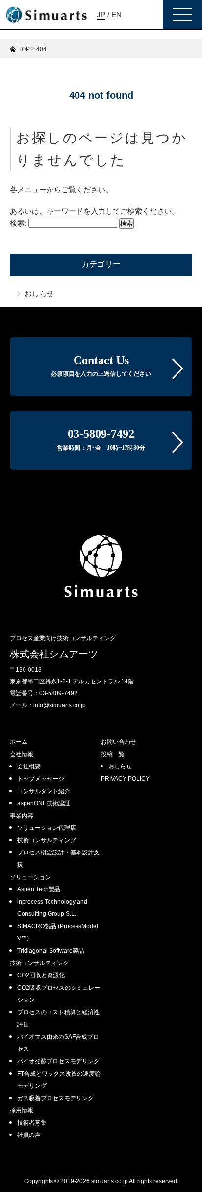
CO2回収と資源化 (41, 975)
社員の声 (29, 1135)
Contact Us (101, 365)
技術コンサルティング (46, 840)
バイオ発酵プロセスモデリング (58, 1061)
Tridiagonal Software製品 (50, 950)
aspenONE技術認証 (43, 803)
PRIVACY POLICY (125, 778)
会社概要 (29, 766)
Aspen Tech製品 (38, 889)
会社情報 (21, 754)
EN (116, 14)
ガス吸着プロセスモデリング (55, 1098)
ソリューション (30, 877)
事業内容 (21, 815)
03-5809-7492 (101, 439)
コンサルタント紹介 (43, 791)
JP (101, 14)
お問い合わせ (118, 741)
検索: (18, 223)
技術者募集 (32, 1122)
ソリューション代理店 (46, 827)
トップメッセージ (40, 778)
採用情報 (21, 1110)
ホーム (18, 741)
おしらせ (39, 293)
